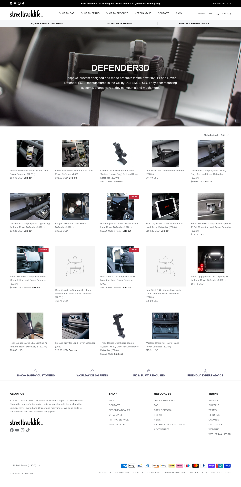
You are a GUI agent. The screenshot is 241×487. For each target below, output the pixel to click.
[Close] (198, 203)
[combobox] (161, 250)
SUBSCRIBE (161, 278)
